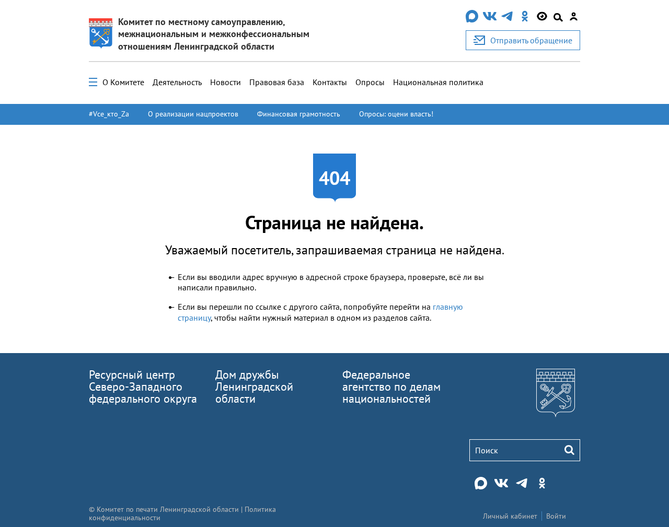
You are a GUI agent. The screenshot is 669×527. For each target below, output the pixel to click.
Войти (556, 516)
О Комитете (123, 82)
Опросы (370, 82)
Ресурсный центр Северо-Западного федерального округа (143, 386)
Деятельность (177, 82)
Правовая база (276, 82)
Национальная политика (438, 82)
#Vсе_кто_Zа (109, 114)
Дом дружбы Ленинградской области (254, 386)
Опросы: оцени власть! (396, 114)
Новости (225, 82)
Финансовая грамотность (298, 114)
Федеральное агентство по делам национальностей (391, 386)
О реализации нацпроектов (193, 114)
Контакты (330, 82)
